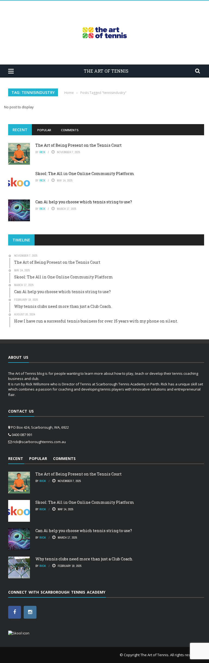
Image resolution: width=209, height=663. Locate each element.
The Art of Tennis (154, 654)
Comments (70, 130)
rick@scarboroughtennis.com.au (39, 441)
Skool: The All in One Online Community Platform (84, 173)
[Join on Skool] (18, 633)
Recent (20, 129)
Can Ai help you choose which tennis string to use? (83, 201)
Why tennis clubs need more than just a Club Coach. (84, 558)
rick (42, 152)
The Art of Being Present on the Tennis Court (78, 145)
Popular (44, 130)
